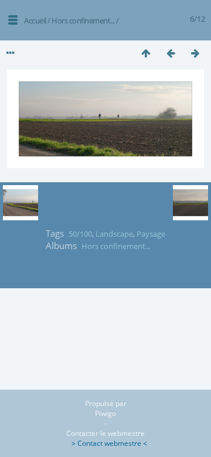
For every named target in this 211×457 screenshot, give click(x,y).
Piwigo (105, 413)
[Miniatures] (146, 53)
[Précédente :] (170, 53)
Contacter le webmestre (105, 433)
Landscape (114, 233)
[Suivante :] (195, 53)
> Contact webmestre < (105, 443)
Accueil (35, 20)
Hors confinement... (83, 20)
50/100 (80, 233)
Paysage (151, 233)
